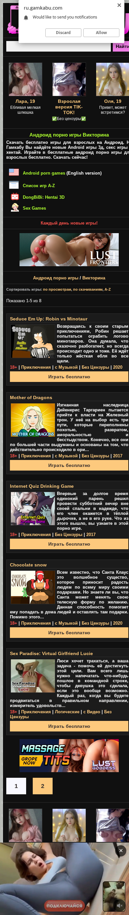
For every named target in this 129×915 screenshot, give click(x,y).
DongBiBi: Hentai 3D (43, 197)
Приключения (36, 367)
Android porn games (44, 173)
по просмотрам (57, 289)
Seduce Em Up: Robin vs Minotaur (48, 318)
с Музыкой (66, 367)
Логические (67, 711)
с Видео (91, 711)
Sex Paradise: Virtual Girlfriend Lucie (51, 653)
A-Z (108, 289)
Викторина (93, 277)
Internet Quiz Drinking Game (42, 486)
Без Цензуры (95, 367)
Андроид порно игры (55, 277)
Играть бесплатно (69, 376)
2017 (117, 455)
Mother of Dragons (31, 397)
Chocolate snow (28, 564)
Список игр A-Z (39, 185)
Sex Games (34, 208)
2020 (117, 367)
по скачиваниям (88, 289)
